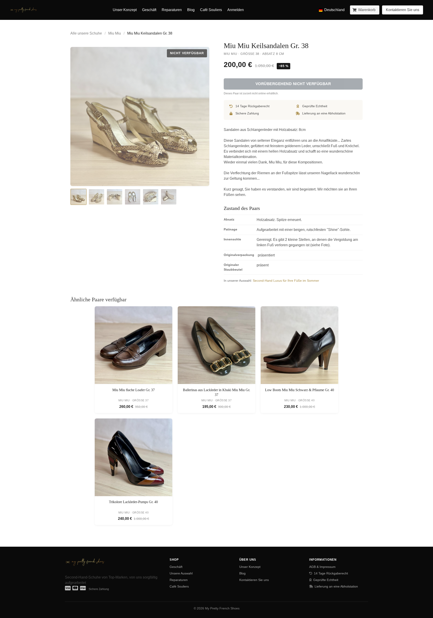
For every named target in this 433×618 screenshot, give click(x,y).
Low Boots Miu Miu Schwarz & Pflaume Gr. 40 (299, 390)
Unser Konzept (125, 10)
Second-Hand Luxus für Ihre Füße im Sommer (286, 280)
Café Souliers (211, 10)
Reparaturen (172, 10)
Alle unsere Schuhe (86, 33)
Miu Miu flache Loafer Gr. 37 (133, 390)
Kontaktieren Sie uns (254, 580)
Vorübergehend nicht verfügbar (293, 84)
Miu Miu (114, 33)
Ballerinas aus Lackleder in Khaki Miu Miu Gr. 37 (216, 392)
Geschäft (149, 10)
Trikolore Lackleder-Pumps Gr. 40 (133, 502)
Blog (191, 10)
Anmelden (235, 10)
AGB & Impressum (322, 567)
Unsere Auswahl (181, 573)
